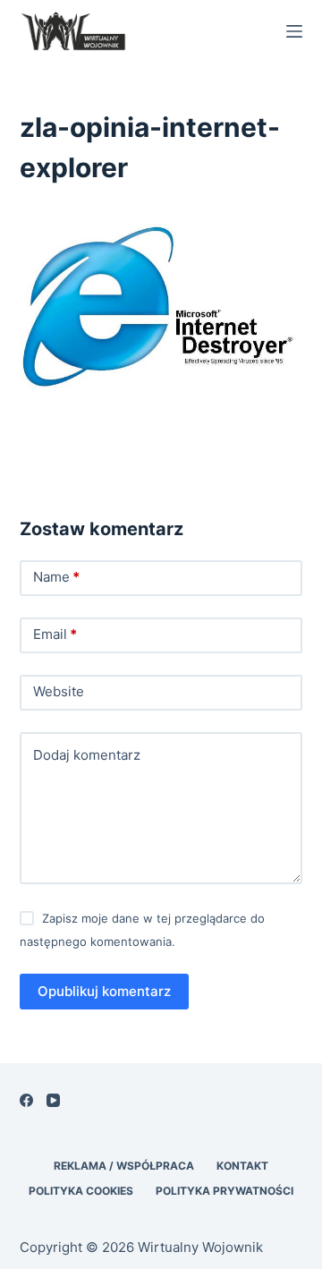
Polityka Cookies (81, 1190)
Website (58, 691)
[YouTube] (53, 1100)
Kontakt (242, 1165)
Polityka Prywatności (224, 1190)
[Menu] (294, 31)
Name (56, 576)
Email (55, 634)
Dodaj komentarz (86, 754)
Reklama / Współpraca (124, 1165)
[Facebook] (26, 1100)
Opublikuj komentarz (104, 991)
